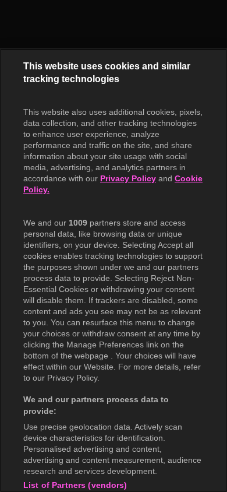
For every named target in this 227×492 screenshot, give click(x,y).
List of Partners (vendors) (75, 485)
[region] (113, 270)
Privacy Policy (128, 178)
